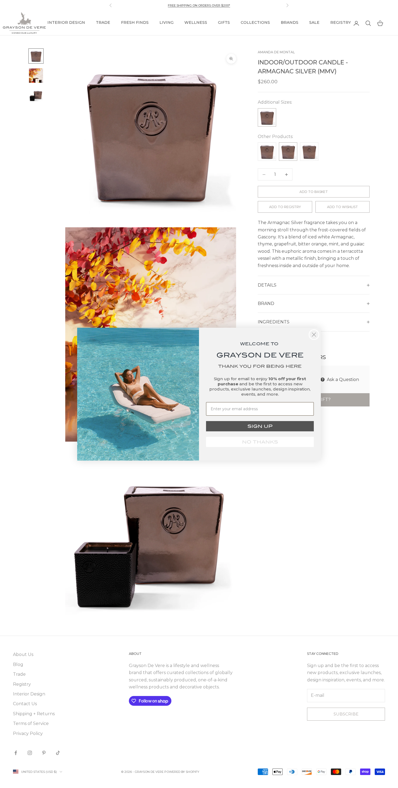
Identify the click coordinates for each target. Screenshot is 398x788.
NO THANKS (260, 442)
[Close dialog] (314, 334)
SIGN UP (259, 426)
